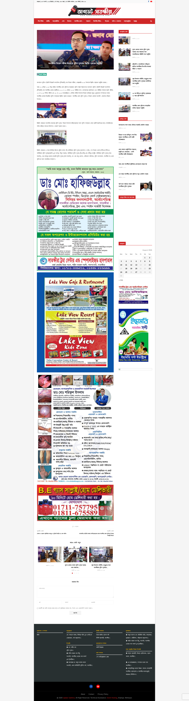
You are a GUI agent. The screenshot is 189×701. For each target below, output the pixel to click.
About (83, 694)
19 (131, 269)
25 (126, 272)
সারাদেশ (88, 21)
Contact (91, 694)
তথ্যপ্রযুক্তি (127, 21)
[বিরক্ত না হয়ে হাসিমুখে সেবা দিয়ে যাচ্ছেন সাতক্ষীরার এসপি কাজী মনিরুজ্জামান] (146, 137)
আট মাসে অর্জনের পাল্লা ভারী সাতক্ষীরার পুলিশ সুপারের (126, 185)
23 (150, 269)
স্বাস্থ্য (135, 21)
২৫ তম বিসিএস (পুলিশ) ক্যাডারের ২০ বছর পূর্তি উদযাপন (141, 94)
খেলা (63, 21)
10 (121, 265)
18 (126, 269)
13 (136, 265)
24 (121, 272)
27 (136, 272)
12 (131, 265)
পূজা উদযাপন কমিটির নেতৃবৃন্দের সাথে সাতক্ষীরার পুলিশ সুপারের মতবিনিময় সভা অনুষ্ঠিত (141, 81)
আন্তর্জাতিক (55, 21)
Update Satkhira (69, 698)
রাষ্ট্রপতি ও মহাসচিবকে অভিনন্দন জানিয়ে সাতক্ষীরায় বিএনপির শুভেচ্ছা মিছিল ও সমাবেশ (141, 66)
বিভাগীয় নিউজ (97, 21)
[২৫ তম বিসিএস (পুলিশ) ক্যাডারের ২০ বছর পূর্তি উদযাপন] (124, 96)
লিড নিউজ (40, 21)
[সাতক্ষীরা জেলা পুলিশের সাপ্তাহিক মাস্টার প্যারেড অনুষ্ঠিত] (124, 108)
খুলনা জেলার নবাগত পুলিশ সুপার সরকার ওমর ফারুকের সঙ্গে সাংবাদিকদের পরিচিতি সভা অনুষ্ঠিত (141, 52)
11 (126, 265)
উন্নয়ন (107, 21)
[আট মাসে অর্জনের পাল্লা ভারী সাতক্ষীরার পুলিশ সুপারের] (146, 187)
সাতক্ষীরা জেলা (78, 21)
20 (136, 269)
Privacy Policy (103, 694)
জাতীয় (48, 21)
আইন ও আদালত (116, 21)
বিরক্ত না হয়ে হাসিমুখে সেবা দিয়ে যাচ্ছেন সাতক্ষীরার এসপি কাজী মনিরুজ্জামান (128, 137)
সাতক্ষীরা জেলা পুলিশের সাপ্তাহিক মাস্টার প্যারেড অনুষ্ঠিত (141, 107)
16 (150, 265)
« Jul (121, 280)
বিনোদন (69, 21)
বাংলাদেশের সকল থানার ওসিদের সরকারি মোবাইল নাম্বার (134, 125)
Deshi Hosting (112, 698)
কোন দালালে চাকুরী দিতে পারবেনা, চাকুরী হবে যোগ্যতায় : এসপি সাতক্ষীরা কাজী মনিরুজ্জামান (128, 151)
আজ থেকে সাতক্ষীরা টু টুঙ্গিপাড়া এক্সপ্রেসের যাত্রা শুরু (133, 164)
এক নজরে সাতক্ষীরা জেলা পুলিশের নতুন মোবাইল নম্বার (133, 174)
